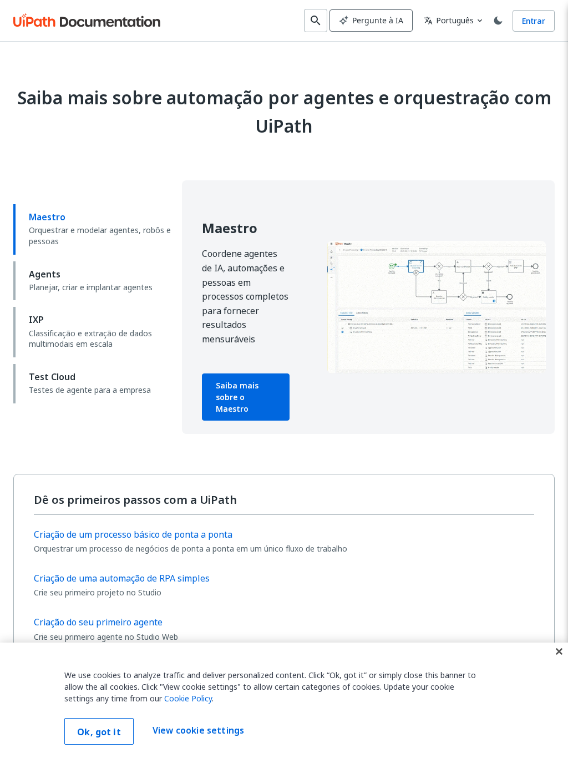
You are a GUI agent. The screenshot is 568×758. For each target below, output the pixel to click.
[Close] (559, 651)
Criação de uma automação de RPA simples (122, 578)
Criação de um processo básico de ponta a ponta (133, 534)
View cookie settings (198, 730)
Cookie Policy (188, 698)
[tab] (93, 229)
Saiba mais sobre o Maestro (237, 397)
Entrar (533, 21)
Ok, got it (99, 732)
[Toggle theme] (498, 20)
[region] (284, 700)
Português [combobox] (449, 20)
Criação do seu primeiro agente (98, 622)
